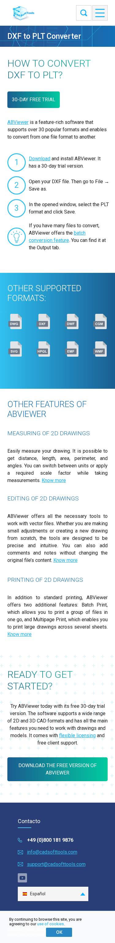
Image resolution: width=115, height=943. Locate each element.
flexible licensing (77, 735)
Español (37, 893)
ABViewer (18, 122)
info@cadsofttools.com (52, 852)
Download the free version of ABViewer (57, 769)
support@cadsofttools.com (56, 864)
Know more (54, 480)
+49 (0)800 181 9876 (50, 840)
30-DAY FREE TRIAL (33, 99)
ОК (59, 932)
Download (39, 158)
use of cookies (50, 924)
